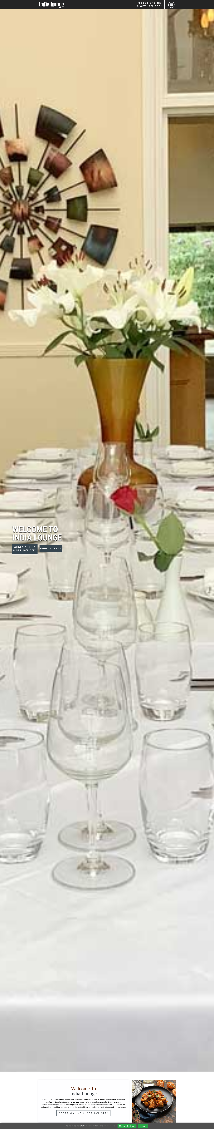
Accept (143, 1126)
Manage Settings (127, 1126)
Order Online (149, 4)
